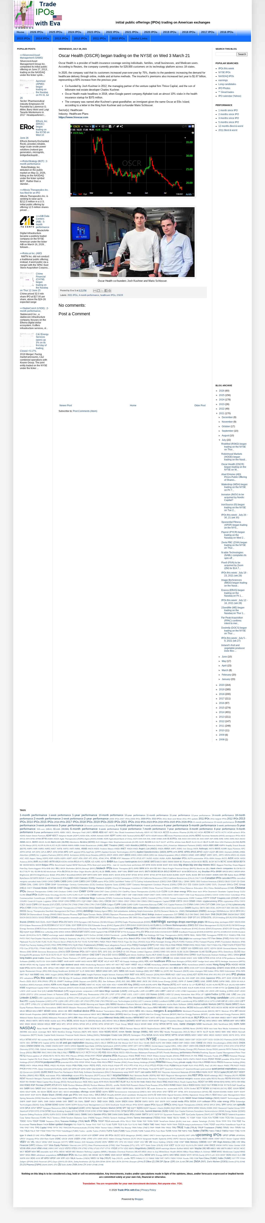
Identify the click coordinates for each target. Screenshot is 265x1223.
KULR (190, 988)
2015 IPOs (23, 38)
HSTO (84, 968)
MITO (153, 1018)
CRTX (179, 901)
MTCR (69, 1024)
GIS (168, 952)
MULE (130, 1024)
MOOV (145, 1021)
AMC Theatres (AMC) (114, 845)
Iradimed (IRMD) (80, 978)
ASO (27, 858)
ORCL (174, 1046)
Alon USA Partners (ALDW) (227, 842)
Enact (45, 929)
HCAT (100, 961)
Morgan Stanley (184, 1021)
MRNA (226, 1020)
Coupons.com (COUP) (228, 898)
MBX (177, 1007)
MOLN (116, 1021)
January (226, 679)
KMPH (242, 985)
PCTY (89, 1052)
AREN (133, 855)
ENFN (142, 929)
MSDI (27, 1024)
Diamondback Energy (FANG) (43, 914)
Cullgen (110, 904)
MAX (155, 1007)
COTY (206, 898)
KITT (179, 985)
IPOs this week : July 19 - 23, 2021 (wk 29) (234, 574)
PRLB (195, 1062)
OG (57, 1043)
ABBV (62, 832)
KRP (131, 988)
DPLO (103, 917)
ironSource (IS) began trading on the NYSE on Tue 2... (233, 507)
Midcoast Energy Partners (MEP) (230, 1014)
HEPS (217, 961)
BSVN (117, 875)
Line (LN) (241, 994)
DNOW (231, 914)
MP (200, 1020)
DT (194, 917)
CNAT (118, 895)
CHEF (60, 888)
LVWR (218, 1001)
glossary (36, 955)
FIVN (231, 938)
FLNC (44, 942)
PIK (195, 1056)
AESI (243, 836)
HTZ (102, 968)
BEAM (26, 865)
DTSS (235, 917)
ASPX (63, 858)
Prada (93, 1062)
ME (65, 1011)
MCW (237, 1007)
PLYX (173, 1059)
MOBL (70, 1020)
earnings (223, 80)
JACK (174, 978)
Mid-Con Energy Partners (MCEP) (161, 1014)
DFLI (243, 911)
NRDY (194, 1035)
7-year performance (177, 829)
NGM (101, 1032)
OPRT (130, 1046)
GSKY (189, 958)
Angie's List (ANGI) (148, 848)
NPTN (174, 1035)
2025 (222, 395)
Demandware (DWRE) (196, 911)
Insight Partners (94, 975)
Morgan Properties (168, 1021)
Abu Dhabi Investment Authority (129, 832)
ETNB (105, 932)
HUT (128, 968)
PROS (220, 1062)
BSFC (111, 875)
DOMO (54, 917)
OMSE (199, 1043)
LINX (40, 998)
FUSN (67, 948)
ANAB (84, 848)
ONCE (209, 1043)
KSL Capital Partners (166, 988)
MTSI (101, 1024)
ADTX (148, 836)
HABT (60, 961)
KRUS (148, 988)
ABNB (95, 832)
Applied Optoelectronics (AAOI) (151, 852)
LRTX (71, 1001)
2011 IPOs (99, 38)
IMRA (121, 971)
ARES (140, 855)
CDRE (35, 884)
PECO (122, 1053)
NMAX (218, 1032)
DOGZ (41, 917)
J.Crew (163, 978)
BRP (85, 875)
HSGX (78, 968)
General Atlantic (230, 948)
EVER (175, 932)
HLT (123, 964)
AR (217, 852)
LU (111, 1001)
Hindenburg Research (95, 965)
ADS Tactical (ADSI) (131, 836)
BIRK (141, 868)
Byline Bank (233, 875)
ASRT (69, 858)
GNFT (98, 955)
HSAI (72, 968)
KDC (104, 985)
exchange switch (56, 935)
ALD (98, 842)
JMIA (133, 981)
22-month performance (224, 822)
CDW (47, 884)
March (225, 670)
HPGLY (51, 968)
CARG (69, 881)
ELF (197, 925)
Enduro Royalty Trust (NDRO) (95, 929)
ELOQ (220, 925)
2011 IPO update (190, 819)
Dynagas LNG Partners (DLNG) (93, 922)
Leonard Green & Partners (51, 994)
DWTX (70, 922)
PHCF (149, 1056)
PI (192, 1056)
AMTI (71, 849)
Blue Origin (79, 871)
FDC (204, 935)
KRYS (154, 988)
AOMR (224, 849)
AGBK (50, 839)
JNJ (149, 981)
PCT (83, 1053)
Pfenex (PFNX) (77, 1056)
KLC (204, 984)
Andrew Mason (107, 849)
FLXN (74, 942)
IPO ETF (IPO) (224, 975)
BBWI (176, 862)
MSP (53, 1024)
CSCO (242, 901)
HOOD (234, 964)
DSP (190, 917)
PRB (99, 1062)
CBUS (227, 881)
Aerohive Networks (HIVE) (213, 836)
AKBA (22, 842)
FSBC (203, 945)
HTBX (90, 968)
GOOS (173, 955)
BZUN (41, 878)
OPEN (73, 1046)
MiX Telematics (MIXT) (171, 1018)
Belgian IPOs (48, 865)
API (33, 852)
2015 (222, 707)
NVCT (82, 1040)
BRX (95, 875)
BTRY (146, 875)
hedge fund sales (206, 961)
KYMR (215, 988)
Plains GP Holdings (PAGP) (55, 1059)
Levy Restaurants (91, 994)
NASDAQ (28, 1028)
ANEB (117, 849)
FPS (70, 945)
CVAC (160, 904)
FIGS (98, 938)
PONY (211, 1059)
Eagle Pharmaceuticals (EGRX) (137, 922)
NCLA (103, 1028)
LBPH (151, 991)
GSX (200, 958)
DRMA (153, 917)
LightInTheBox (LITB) (215, 994)
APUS (193, 852)
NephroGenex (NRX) (156, 1028)
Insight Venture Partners (113, 975)
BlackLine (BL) (203, 868)
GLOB (208, 951)
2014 (222, 712)
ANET (123, 848)
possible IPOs (228, 1059)
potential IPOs (67, 1062)
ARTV (221, 855)
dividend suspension (164, 914)
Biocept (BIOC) (89, 868)
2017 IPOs (207, 32)
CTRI (91, 904)
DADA (85, 908)
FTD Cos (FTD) (26, 948)
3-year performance (71, 825)
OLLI (141, 1043)
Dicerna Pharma (70, 914)
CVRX (202, 904)
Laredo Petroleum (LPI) (58, 991)
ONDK (242, 1043)
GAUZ (156, 948)
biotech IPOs (104, 868)
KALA (242, 981)
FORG (182, 942)
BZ (31, 878)
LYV (38, 1004)
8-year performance (224, 829)
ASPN (57, 858)
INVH (162, 975)
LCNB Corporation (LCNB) (192, 991)
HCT (117, 961)
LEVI (80, 994)
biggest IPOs (40, 868)
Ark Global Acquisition (164, 855)
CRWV (199, 901)
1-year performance (84, 815)
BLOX (65, 871)
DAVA (168, 908)
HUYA (133, 968)
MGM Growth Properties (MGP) (34, 1014)
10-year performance (135, 815)
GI (124, 952)
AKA (237, 839)
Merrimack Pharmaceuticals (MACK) (199, 1011)
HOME (147, 964)
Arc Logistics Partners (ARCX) (49, 855)
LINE (233, 994)
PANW (117, 1049)
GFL (100, 951)
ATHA (101, 858)
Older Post (199, 405)
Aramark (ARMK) (231, 852)
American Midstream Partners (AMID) (185, 845)
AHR (165, 839)
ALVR (40, 845)
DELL (110, 911)
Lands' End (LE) (38, 991)
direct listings (148, 914)
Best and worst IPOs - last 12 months (110, 865)
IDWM (227, 968)
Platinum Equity (82, 1059)
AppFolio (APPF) (93, 852)
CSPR (35, 904)
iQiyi (68, 978)
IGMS (242, 968)
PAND (98, 1049)
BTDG (134, 875)
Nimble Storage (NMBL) (136, 1032)
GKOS (173, 952)
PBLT (65, 1053)
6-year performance (131, 829)
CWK (212, 904)
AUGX (156, 858)
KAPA (53, 984)
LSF (81, 1001)
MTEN (76, 1024)
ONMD (48, 1046)
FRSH (186, 945)
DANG (91, 908)
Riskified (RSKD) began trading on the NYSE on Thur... (234, 447)
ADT (143, 835)
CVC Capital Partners (173, 904)
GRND (132, 958)
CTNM (80, 904)
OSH (208, 1046)
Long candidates (227, 84)
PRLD (201, 1062)
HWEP (140, 968)
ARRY (209, 855)
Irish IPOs (99, 978)
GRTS (152, 958)
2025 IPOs (55, 32)
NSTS (231, 1035)
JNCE (144, 981)
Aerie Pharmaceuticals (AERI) (181, 836)
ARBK (242, 852)
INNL (42, 975)
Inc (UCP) (164, 971)
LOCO (160, 998)
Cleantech (212, 891)
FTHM (42, 948)
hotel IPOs (25, 968)
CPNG (54, 901)
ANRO (179, 849)
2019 (222, 689)
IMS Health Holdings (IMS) (137, 971)
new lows (213, 1028)
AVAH (211, 858)
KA (238, 981)
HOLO (141, 965)
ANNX (167, 848)
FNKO (114, 942)
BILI (53, 868)
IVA (158, 978)
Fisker (204, 938)
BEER (38, 865)
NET (169, 1028)
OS (196, 1046)
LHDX (168, 994)
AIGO (184, 839)
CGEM (195, 884)
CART (88, 881)
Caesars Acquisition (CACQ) (107, 878)
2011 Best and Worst (172, 819)
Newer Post (66, 405)
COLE (227, 895)
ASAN (242, 855)
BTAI (123, 875)
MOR (151, 1021)
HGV (48, 965)
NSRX (225, 1035)
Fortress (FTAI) (192, 942)
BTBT (128, 875)
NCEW (93, 1028)
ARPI (197, 855)
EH (128, 925)
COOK (166, 898)
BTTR (158, 875)
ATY (144, 858)
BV (199, 875)
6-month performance (84, 828)
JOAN (154, 981)
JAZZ (229, 978)
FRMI (173, 945)
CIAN (96, 891)
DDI (233, 908)
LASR (96, 991)
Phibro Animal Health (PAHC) (166, 1056)
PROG (213, 1062)
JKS (123, 981)
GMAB (72, 955)
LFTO (117, 994)
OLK (136, 1043)
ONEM (29, 1046)
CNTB (164, 895)
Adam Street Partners (35, 836)
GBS (168, 948)
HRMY (62, 968)
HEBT (194, 961)
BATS (153, 861)
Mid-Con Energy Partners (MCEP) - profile (196, 1014)
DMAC (196, 914)
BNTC (141, 871)
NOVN (156, 1035)
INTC (142, 974)
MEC (70, 1011)
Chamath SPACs (225, 884)
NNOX (234, 1032)
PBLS (59, 1053)
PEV (63, 1056)
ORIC (179, 1046)
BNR (136, 871)
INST (132, 974)
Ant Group (188, 849)
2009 (222, 735)
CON (69, 898)
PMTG (186, 1059)
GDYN (213, 948)
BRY (100, 875)
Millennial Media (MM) (114, 1017)
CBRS (192, 881)
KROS (126, 988)
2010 (222, 730)
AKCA (28, 842)
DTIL (209, 917)
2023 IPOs (93, 32)
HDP (151, 961)
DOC (242, 914)
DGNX (23, 914)
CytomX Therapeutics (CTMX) (68, 908)
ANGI (135, 849)
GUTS (39, 961)
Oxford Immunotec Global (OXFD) (55, 1049)
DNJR (219, 914)
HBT (95, 961)
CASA (94, 881)
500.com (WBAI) (44, 829)
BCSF (211, 862)
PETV (51, 1056)
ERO (56, 932)
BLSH (71, 871)
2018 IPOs (188, 32)
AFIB (32, 839)
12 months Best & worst (230, 126)
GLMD (202, 952)
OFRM (34, 1043)
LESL (66, 994)
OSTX (220, 1046)
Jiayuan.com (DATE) (88, 981)
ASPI (51, 858)
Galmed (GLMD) (107, 948)
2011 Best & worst (227, 130)
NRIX (206, 1035)
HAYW (89, 961)
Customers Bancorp (148, 904)
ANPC (173, 849)
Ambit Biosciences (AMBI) (91, 845)
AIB (179, 839)
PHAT (137, 1056)
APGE (28, 852)
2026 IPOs (36, 32)
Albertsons (74, 842)
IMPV (115, 971)
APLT (49, 852)
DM (191, 914)
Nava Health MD (44, 1028)
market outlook (201, 1004)
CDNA (23, 884)
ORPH (192, 1046)
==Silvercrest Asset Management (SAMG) (31, 56)
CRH (138, 901)
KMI (237, 985)
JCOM (234, 978)
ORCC (148, 1046)
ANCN (90, 849)
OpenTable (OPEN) (93, 1046)
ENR (159, 929)
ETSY (117, 932)
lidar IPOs (195, 994)
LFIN (102, 994)
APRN (187, 852)
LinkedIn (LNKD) (29, 997)
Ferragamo (212, 935)
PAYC (44, 1053)
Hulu (124, 968)
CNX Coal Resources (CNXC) (198, 895)
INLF (27, 975)
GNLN (104, 955)
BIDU (175, 865)
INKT (22, 975)
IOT (195, 974)
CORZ (191, 898)
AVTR (52, 861)
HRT (68, 968)
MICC (99, 1014)
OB (176, 1039)
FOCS (120, 942)
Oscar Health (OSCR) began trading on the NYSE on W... (233, 467)
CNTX (176, 895)
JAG (187, 978)
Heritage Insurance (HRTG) (233, 961)
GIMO (162, 952)
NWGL (126, 1040)
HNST (134, 964)
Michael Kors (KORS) (112, 1014)
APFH (22, 852)
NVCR (76, 1040)
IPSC (55, 978)
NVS (103, 1040)
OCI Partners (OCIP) (229, 1040)
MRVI (237, 1021)
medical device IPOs (84, 1011)
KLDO (209, 985)
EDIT (74, 925)
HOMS (209, 965)
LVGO (201, 1001)
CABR (76, 878)
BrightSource (43, 875)
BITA (147, 868)
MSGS (47, 1024)
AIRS (232, 839)
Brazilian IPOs (208, 871)
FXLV (96, 948)
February (227, 674)
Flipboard (24, 942)
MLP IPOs (199, 1017)
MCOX (219, 1007)
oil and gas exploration (72, 1042)
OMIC (193, 1043)
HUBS (107, 968)
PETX (57, 1056)
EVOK (235, 932)
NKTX (199, 1032)
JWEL (227, 981)
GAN (138, 948)
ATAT (85, 858)
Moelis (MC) (101, 1021)
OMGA (187, 1043)
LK (106, 998)
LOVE (238, 998)
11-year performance (180, 815)
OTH (232, 1046)
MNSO (29, 1021)
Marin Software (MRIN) (183, 1004)
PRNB (207, 1062)
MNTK (35, 1021)
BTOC (140, 875)
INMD (36, 974)
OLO (152, 1043)
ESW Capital (96, 932)
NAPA (236, 1024)
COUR (242, 898)
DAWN (188, 908)
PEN (128, 1053)
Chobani (62, 891)
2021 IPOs (131, 32)
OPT (136, 1046)
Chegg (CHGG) (71, 888)
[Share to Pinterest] (110, 291)
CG (189, 884)
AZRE (97, 862)
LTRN (106, 1001)
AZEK (87, 861)
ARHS (146, 855)
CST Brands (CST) (46, 904)
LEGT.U (29, 994)
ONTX (67, 1046)
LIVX (93, 998)
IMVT (152, 971)
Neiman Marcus (133, 1028)
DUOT (49, 922)
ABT (106, 832)
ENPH (153, 928)
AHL (149, 839)
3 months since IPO (228, 118)
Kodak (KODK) (86, 988)
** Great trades (226, 92)
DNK (225, 914)
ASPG (45, 858)
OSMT (214, 1046)
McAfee (182, 1007)
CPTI (78, 901)
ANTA (195, 849)
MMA (217, 1018)
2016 (222, 703)
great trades (38, 958)
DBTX (202, 908)
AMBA (77, 845)
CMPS (105, 895)
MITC (147, 1018)
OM (163, 1043)
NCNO (116, 1028)
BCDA (194, 862)
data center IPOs (141, 908)
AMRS (41, 849)
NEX (49, 1032)
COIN (221, 895)
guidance (231, 958)
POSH (218, 1059)
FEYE (220, 935)
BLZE (102, 871)
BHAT (165, 865)
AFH (28, 839)
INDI (205, 971)
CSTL (58, 904)
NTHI (243, 1035)
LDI (206, 991)
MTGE (82, 1024)
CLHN (22, 895)
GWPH (54, 961)
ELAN (156, 925)
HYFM (150, 968)
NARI (242, 1024)
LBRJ (157, 991)
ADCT (55, 835)
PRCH (104, 1062)
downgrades (64, 917)
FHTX (22, 938)
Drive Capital (144, 917)
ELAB (150, 925)
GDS (201, 948)
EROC (62, 932)
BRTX (90, 875)
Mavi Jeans (148, 1007)
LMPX (122, 998)
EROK (68, 932)
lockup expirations (146, 997)
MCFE (207, 1007)
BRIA (243, 871)
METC (218, 1011)
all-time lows (180, 842)
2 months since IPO (228, 114)
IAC (167, 968)
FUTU (73, 948)
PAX (35, 1052)
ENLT (147, 929)
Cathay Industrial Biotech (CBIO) (151, 881)
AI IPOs (173, 839)
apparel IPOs (80, 852)
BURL (188, 875)
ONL (43, 1046)
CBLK (175, 881)
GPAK (186, 955)
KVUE (202, 988)
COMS (63, 898)
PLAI (40, 1059)
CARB (63, 881)
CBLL (180, 881)
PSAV (62, 1065)
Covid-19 (32, 901)
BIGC (213, 865)
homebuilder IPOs (178, 964)
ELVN (225, 925)
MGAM (242, 1011)
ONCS (235, 1043)
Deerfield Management (56, 911)
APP (71, 852)
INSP (126, 975)
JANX (202, 978)
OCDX (199, 1040)
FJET (237, 938)
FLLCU (32, 942)
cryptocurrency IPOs (213, 901)
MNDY (235, 1018)
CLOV (41, 895)
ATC (90, 858)
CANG (44, 881)
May (224, 661)
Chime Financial (156, 888)
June (225, 656)
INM (31, 975)
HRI (57, 968)
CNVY (182, 895)
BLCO (242, 868)
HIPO (108, 965)
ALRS (242, 842)
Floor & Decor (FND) (62, 942)
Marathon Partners (125, 1004)
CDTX (41, 884)
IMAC (92, 971)
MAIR (52, 1004)
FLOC (50, 942)
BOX (189, 871)
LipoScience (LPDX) (64, 998)
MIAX (93, 1014)
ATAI (81, 858)
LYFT (27, 1004)
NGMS (107, 1032)
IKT (77, 971)
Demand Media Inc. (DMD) (173, 911)
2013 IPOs (61, 38)
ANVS (217, 848)
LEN (36, 994)
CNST (152, 895)
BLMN (37, 871)
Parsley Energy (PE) (188, 1049)
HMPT (128, 965)
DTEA (204, 917)
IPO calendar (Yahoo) (229, 96)
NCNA (110, 1028)
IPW (60, 978)
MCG (213, 1007)
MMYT (229, 1018)
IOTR (200, 974)
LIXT (98, 998)
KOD (76, 988)
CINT (101, 891)
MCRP (232, 1007)
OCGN (216, 1040)
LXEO (236, 1001)
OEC (28, 1043)
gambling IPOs (128, 948)
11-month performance (157, 815)
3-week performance (47, 825)
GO (109, 955)
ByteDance (25, 878)
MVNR (143, 1024)
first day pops (181, 938)
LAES (22, 991)
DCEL (213, 908)
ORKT (185, 1046)
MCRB (225, 1007)
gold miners (131, 955)
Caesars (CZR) (87, 878)
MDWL (54, 1011)
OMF (181, 1043)
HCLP (106, 961)
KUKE (184, 988)
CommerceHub (26, 898)
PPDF (81, 1062)
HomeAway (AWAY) (160, 965)
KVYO (209, 988)
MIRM (136, 1017)
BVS (204, 875)
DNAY (207, 914)
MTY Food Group (118, 1024)
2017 (222, 698)
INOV (67, 974)
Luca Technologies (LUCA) (125, 1001)
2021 (222, 413)
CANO (50, 881)
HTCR (96, 968)
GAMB (118, 948)
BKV (160, 868)
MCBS (190, 1007)
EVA (152, 932)
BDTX (242, 861)
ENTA (164, 929)
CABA (70, 878)
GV (43, 961)
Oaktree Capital (167, 1040)
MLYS (207, 1018)
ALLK (194, 842)
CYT (53, 908)
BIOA (63, 868)
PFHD (87, 1056)
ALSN (22, 845)
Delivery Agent (100, 911)
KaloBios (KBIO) (27, 985)
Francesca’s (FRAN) (94, 945)
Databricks (154, 908)
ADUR (154, 836)
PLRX (144, 1059)
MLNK (190, 1018)
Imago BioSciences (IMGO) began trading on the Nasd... (234, 583)
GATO (150, 948)
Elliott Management (208, 925)
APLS (43, 852)
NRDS (187, 1035)
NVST (108, 1039)
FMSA (102, 942)
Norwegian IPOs (138, 1035)
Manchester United (71, 1004)
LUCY (140, 1001)
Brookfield (71, 875)
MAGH (47, 1004)
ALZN (58, 845)
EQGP (26, 932)
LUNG (171, 1001)
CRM (149, 901)
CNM (134, 895)
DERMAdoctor (223, 911)
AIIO (202, 839)
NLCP (205, 1032)
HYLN (156, 968)
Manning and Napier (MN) (98, 1004)
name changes (187, 1024)
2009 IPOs (146, 819)
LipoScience (49, 998)
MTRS (95, 1024)
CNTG (170, 895)
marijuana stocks (164, 1004)
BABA (110, 861)
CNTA (158, 895)
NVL (93, 1040)
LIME (228, 994)
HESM (22, 965)
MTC (64, 1024)
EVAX (157, 932)
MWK (149, 1024)
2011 (222, 725)
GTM (224, 958)
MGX (70, 1014)
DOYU (91, 917)
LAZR (142, 991)
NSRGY (218, 1035)
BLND (43, 871)
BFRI (148, 865)
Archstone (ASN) (77, 855)
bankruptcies (131, 861)
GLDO (186, 952)
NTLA (22, 1040)
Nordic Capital (44, 1035)
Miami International (81, 1014)
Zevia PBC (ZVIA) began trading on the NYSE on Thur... (234, 545)
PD (99, 1052)
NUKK (56, 1040)
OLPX (158, 1043)
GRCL (230, 955)
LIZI (102, 998)
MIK (76, 1017)
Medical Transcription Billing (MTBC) (112, 1011)
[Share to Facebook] (106, 291)
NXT (137, 1040)
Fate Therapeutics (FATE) (171, 935)
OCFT (205, 1040)
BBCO (159, 862)
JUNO (209, 981)
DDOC (242, 908)
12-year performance (200, 815)
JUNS (215, 981)
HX (145, 968)
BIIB (48, 868)
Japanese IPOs (213, 978)
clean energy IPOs (183, 891)
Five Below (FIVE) (220, 938)
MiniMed (129, 1018)
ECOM (50, 925)
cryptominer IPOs (231, 901)
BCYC (223, 861)
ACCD (166, 832)
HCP (112, 961)
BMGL (114, 871)
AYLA (76, 861)
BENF (75, 865)
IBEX (176, 968)
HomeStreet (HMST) (197, 965)
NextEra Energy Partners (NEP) (72, 1032)
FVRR (90, 948)
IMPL (110, 971)
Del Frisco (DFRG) (75, 911)
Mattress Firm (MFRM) (131, 1007)
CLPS (69, 895)
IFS (237, 968)
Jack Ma (181, 978)
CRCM (108, 901)
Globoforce (228, 952)
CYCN (34, 908)
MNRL (22, 1021)
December (227, 417)
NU (39, 1040)
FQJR (75, 945)
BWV (221, 875)
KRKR (107, 988)
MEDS (132, 1011)
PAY (39, 1052)
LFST (111, 994)
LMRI (127, 998)
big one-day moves (200, 865)
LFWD (123, 994)
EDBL (68, 925)
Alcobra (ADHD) (87, 842)
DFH (238, 911)
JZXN (233, 981)
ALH (153, 842)
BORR (173, 871)
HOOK (242, 964)
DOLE (48, 917)
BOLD (167, 871)
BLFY (27, 871)
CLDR (170, 891)
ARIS (151, 855)
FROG (179, 945)
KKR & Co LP (188, 985)
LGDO (142, 994)
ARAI (221, 852)
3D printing (110, 826)
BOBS (154, 871)
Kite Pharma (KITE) (167, 984)
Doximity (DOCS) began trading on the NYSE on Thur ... (234, 630)
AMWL (78, 849)
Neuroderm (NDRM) (180, 1028)
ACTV (224, 832)
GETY (88, 952)
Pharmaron (123, 1056)
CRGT (126, 901)
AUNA (162, 858)
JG (55, 981)
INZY (173, 975)
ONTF (61, 1046)
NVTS (120, 1040)
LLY (110, 998)
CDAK (242, 881)
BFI (143, 865)
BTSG (152, 875)
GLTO (53, 955)
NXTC (143, 1039)
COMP (57, 898)
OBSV (188, 1040)
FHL (239, 935)
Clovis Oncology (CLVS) (55, 895)
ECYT (62, 925)
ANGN (160, 849)
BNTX (148, 871)
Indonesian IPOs (232, 971)
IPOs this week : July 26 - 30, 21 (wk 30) (234, 516)
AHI (144, 839)
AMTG (66, 849)
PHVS (188, 1056)
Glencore (194, 951)
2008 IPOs (135, 819)
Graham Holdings (219, 955)
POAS (204, 1059)
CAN (202, 878)
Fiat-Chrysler (36, 938)
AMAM (64, 845)
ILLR (82, 971)
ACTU (218, 832)
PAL (88, 1049)
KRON (119, 988)
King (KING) (134, 984)
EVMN (224, 932)
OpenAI (80, 1046)
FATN (186, 935)
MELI (143, 1011)
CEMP (53, 884)
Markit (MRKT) (232, 1004)
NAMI (199, 1024)
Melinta (149, 1011)
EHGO (133, 925)
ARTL (215, 855)
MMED (223, 1018)
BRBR (219, 871)
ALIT (158, 842)
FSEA (215, 945)
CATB (111, 881)
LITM (76, 998)
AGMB (100, 839)
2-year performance (96, 818)
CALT (197, 878)
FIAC (28, 938)
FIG (88, 938)
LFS (106, 994)
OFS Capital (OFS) (46, 1043)
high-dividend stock (70, 964)
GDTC (207, 948)
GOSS (180, 955)
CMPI (99, 895)
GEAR (219, 948)
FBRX (198, 935)
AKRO (35, 842)
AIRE (221, 839)
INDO (222, 971)
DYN (76, 922)
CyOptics (46, 908)
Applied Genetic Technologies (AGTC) (119, 852)
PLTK (156, 1059)
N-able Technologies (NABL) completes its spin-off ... (233, 555)
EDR (79, 925)
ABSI (101, 832)
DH (28, 914)
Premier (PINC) (120, 1062)
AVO (46, 861)
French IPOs (125, 945)
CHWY (82, 891)
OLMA (147, 1043)
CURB (123, 904)
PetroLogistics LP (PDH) (37, 1056)
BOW (184, 871)
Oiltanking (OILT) (92, 1043)
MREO (214, 1021)
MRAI (208, 1021)
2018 (222, 694)
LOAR (133, 998)
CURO (129, 904)
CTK (69, 904)
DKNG (181, 914)
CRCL (101, 901)
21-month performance (203, 822)
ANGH (129, 849)
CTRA (86, 904)
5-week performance (226, 825)
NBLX (80, 1028)
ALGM (148, 842)
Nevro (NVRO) (196, 1028)
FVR (85, 948)
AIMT (206, 839)
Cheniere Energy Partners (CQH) (95, 888)
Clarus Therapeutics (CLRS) (143, 891)
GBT (173, 948)
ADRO (119, 836)
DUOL (43, 922)
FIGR (92, 938)
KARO (60, 985)
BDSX (236, 861)
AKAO (242, 839)
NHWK (122, 1032)
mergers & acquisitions (167, 1010)
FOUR (22, 945)
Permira (196, 1052)
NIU (161, 1032)
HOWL (39, 968)
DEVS (232, 911)
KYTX (221, 988)
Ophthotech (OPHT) (112, 1046)
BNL (125, 871)
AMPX (30, 849)
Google (166, 955)
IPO (215, 975)
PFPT (93, 1056)
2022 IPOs (112, 32)
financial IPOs (108, 938)
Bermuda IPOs (85, 865)
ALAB (47, 842)
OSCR (120, 295)
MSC (22, 1024)
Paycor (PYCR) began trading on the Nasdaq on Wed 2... (233, 535)
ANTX (211, 849)
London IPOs (176, 998)
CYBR (28, 908)
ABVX (147, 832)
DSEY (184, 917)
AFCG (22, 839)
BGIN (153, 865)
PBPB (72, 1052)
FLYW (90, 942)
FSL (220, 945)
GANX (143, 948)
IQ (64, 978)
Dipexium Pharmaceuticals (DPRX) (125, 914)
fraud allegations (112, 945)
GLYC (65, 955)
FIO (149, 938)
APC (243, 849)
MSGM (40, 1024)
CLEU (242, 891)
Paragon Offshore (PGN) (132, 1049)
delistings (88, 911)
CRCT (114, 901)
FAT (158, 935)
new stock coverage (37, 1032)
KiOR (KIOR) (146, 985)
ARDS (115, 855)
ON (204, 1043)
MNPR (242, 1017)
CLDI (158, 891)
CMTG (112, 895)
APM (55, 852)
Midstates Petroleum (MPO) (61, 1018)
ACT (213, 832)
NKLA (193, 1032)
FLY (79, 942)
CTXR (97, 904)
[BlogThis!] (98, 291)
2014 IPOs (42, 38)
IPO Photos (224, 88)
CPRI (66, 901)
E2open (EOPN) (114, 922)
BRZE (105, 875)
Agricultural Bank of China (120, 839)
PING (200, 1056)
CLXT (80, 895)
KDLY (114, 985)
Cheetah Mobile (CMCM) (44, 888)
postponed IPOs (51, 1062)
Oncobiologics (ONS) (222, 1043)
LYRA (33, 1004)
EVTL (39, 935)
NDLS (122, 1028)
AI (168, 839)
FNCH (108, 942)
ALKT (163, 842)
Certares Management (142, 884)
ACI (195, 832)
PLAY (92, 1059)
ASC (22, 858)
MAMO (59, 1004)
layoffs (136, 991)
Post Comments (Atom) (85, 411)
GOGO (122, 954)
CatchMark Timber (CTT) (125, 881)
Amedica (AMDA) (139, 845)
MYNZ (155, 1024)
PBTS (78, 1053)
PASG (215, 1049)
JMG (128, 981)
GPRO (193, 955)
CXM (218, 904)
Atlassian (126, 858)
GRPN (145, 958)
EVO (229, 932)
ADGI (82, 836)
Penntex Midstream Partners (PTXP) (146, 1053)
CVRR (196, 904)
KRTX (141, 988)
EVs (34, 935)
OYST (74, 1049)
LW (222, 1001)
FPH (59, 945)
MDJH (22, 1011)
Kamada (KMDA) (42, 985)
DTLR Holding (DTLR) (222, 917)
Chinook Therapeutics (37, 891)
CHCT (29, 888)
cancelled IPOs (229, 878)
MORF (156, 1021)
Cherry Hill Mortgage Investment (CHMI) (130, 888)
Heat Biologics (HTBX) (182, 961)
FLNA (38, 942)
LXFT (242, 1001)
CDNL (29, 884)
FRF (157, 945)
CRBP (89, 901)
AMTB (59, 849)
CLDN (164, 891)
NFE (90, 1032)
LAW (130, 991)
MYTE (169, 1024)
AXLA (58, 861)
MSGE (34, 1024)
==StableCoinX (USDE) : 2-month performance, (34, 309)
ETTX (123, 932)
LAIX (28, 991)
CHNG (50, 891)
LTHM (96, 1001)
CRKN (144, 901)
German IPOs (78, 951)
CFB (180, 884)
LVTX (212, 1001)
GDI (189, 948)
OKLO (103, 1043)
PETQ (23, 1056)
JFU (51, 981)
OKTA (110, 1043)
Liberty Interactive (182, 994)
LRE (66, 1001)
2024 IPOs (74, 32)
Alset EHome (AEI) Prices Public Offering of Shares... (234, 477)
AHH (140, 839)
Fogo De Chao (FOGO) (134, 942)
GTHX (212, 958)
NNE (229, 1032)
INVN (168, 974)
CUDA (103, 904)
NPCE (168, 1035)
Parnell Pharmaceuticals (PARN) (164, 1049)
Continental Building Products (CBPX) (130, 898)
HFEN (28, 965)
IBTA (186, 968)
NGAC (95, 1032)
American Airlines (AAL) (157, 845)
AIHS (193, 839)
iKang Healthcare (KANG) (63, 971)
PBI (54, 1053)
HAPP (71, 961)
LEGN (22, 994)
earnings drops (176, 921)
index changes (196, 971)
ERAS (38, 932)
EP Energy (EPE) (237, 929)
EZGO (107, 935)
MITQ (158, 1018)
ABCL (68, 832)
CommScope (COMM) (43, 898)
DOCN (22, 917)
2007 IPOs (125, 819)
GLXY (59, 955)
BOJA (160, 871)
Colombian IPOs (238, 895)
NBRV (87, 1028)
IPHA (206, 975)
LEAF (236, 991)
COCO (215, 895)
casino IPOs (102, 881)
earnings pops (195, 921)
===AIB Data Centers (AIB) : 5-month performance (42, 222)
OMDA (168, 1043)
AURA (168, 858)
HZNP (162, 968)
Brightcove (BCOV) (28, 875)
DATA (129, 908)
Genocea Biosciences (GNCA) (51, 952)
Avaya (218, 858)
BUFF (182, 875)
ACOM (207, 832)
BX (225, 875)
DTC (198, 917)
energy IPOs (132, 928)
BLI (32, 871)
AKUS (41, 842)
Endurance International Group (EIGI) (65, 929)
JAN (197, 978)
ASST (75, 858)
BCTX (217, 862)
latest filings (104, 991)
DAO (117, 908)
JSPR (180, 981)
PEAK (116, 1053)
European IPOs (134, 932)
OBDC (181, 1040)
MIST (142, 1017)
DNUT (237, 914)
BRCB (225, 871)
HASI (83, 961)
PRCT (110, 1062)
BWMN (216, 875)
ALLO (200, 842)
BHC (171, 865)
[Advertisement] (148, 11)
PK (36, 1059)
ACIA (200, 832)
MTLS (88, 1024)
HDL (147, 961)
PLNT (138, 1059)
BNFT (120, 871)
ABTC (111, 832)
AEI (166, 835)
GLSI (48, 955)
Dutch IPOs (57, 922)
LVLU (206, 1001)
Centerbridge (63, 884)
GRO (138, 958)
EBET (231, 922)
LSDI (76, 1001)
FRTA (191, 945)
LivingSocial (84, 998)
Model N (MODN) (87, 1021)
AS (237, 855)
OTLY (242, 1046)
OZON (80, 1049)
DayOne (195, 908)
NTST (34, 1040)
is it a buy (111, 978)
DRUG (172, 917)
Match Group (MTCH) (103, 1007)
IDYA (233, 968)
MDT (40, 1011)
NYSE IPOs (224, 72)
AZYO (103, 862)
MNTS (41, 1021)
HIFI (58, 965)
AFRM (38, 839)
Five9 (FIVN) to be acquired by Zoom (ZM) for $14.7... (232, 565)
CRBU (95, 901)
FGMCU (232, 935)
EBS (243, 922)
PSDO (69, 1065)
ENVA (170, 928)
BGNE (159, 865)
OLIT (131, 1043)
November (227, 421)
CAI (141, 878)
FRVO (197, 945)
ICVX (202, 968)
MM (212, 1018)
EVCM (163, 932)
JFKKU (45, 981)
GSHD (183, 958)
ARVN (227, 855)
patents (222, 1049)
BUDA (169, 875)
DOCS (29, 917)
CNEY (124, 895)
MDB (243, 1007)
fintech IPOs (135, 938)
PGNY (99, 1056)
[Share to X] (102, 291)
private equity (185, 1062)
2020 (222, 685)
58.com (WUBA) (61, 829)
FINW (143, 938)
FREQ (135, 945)
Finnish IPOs (122, 938)
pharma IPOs (110, 1055)
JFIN (39, 981)
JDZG (28, 981)
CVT (207, 904)
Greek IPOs (50, 958)
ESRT (81, 932)
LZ (42, 1004)
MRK (220, 1021)
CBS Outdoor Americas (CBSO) (210, 881)
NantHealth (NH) (210, 1024)
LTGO (86, 1001)
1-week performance (60, 815)
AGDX (56, 839)
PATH (228, 1049)
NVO (98, 1040)
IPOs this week (226, 68)
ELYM (231, 925)
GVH (48, 961)
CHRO (69, 891)
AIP (211, 839)
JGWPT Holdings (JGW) (67, 981)
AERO (198, 835)
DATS (162, 908)
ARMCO (184, 855)
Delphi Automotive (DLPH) (148, 911)
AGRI (106, 839)
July (224, 440)
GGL (110, 952)
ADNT (106, 836)
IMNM (104, 971)
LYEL (22, 1004)
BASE (147, 861)
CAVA (168, 881)
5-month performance (202, 825)
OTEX (226, 1046)
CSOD (28, 904)
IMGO (99, 971)
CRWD (192, 901)
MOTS (195, 1021)
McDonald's (199, 1007)
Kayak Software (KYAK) (74, 984)
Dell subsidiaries (121, 911)
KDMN (120, 985)
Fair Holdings (150, 935)
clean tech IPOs (199, 891)
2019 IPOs (169, 32)
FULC (61, 948)
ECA (22, 925)
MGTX (65, 1014)
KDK (109, 985)
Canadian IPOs (213, 878)
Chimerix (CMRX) (171, 888)
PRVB (40, 1065)
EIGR (139, 925)
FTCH (237, 945)
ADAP (49, 835)
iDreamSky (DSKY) (215, 968)
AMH (211, 845)
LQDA (61, 1001)
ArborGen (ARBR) (28, 855)
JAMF (192, 978)
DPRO (109, 917)
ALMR (211, 842)
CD (237, 881)
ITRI (148, 978)
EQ (21, 932)
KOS (96, 988)
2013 (222, 716)
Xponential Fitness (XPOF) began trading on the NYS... (234, 525)
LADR (242, 988)
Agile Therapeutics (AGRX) (72, 839)
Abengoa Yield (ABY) (82, 832)
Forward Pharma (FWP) (209, 942)
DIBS (59, 914)
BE (21, 865)
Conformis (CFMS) (104, 898)
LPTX (54, 1001)
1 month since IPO (228, 110)
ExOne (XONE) (96, 935)
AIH (189, 839)
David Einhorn (177, 908)
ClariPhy (126, 891)
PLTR (162, 1059)
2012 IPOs (80, 38)
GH (114, 952)
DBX (208, 908)
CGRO (208, 884)
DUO (38, 922)
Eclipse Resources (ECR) (35, 925)
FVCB (79, 948)
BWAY (209, 875)
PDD (104, 1052)
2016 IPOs (226, 32)
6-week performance (109, 829)
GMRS (78, 955)
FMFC (96, 942)
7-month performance (154, 829)
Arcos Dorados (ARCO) (95, 855)
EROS (75, 932)
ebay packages (221, 922)
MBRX (171, 1007)
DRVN (178, 917)
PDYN (110, 1053)
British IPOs (55, 875)
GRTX (159, 958)
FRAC (80, 945)
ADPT (113, 835)
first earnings (195, 938)
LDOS (211, 991)
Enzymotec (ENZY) (220, 929)
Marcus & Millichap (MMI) (146, 1004)
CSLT (22, 904)
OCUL (242, 1039)
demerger (211, 911)
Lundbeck (163, 1001)
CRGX (133, 901)
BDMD (230, 862)
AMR (35, 849)
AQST (206, 852)
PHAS (131, 1056)
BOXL (195, 871)
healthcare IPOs (108, 295)
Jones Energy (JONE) (168, 981)
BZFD (35, 878)
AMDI (127, 845)
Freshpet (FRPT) (147, 945)
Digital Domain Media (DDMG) (96, 914)
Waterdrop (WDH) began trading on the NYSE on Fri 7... (234, 487)
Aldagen (104, 842)
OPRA (124, 1046)
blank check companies (221, 868)
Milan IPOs (83, 1018)
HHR (53, 964)
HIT (113, 965)
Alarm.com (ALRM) (60, 842)
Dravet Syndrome (120, 917)
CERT (129, 884)
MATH (116, 1007)
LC (173, 991)
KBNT (89, 985)
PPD (76, 1062)
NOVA (149, 1035)
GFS (105, 952)
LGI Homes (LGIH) (155, 994)
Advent (160, 836)
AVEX (242, 858)
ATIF (119, 858)
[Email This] (95, 291)
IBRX (181, 968)
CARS (82, 881)
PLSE (150, 1059)
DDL (237, 908)
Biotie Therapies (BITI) (123, 868)
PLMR (132, 1059)
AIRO (226, 839)
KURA (196, 988)
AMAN (70, 845)
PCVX (95, 1053)
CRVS (185, 901)
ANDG (96, 849)
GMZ (92, 955)
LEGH (242, 991)
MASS (65, 1007)
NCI (98, 1028)
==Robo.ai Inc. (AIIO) (31, 253)
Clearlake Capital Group (228, 891)
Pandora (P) (107, 1049)
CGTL (214, 884)
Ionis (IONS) (187, 975)
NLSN (211, 1032)
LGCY (136, 994)
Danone (110, 908)
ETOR (111, 932)
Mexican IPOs (228, 1011)
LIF (202, 994)
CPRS (72, 901)
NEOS (143, 1028)
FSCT (209, 945)
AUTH (190, 858)
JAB (169, 978)
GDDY (184, 948)
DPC (97, 917)
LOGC (166, 998)
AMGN (205, 845)
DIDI (80, 914)
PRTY (28, 1065)
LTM (102, 1001)
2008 (222, 739)
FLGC (242, 938)
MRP (232, 1021)
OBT (193, 1040)
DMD (202, 914)
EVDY (169, 932)
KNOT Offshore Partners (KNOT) (59, 988)
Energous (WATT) (117, 929)
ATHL (107, 858)
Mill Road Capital (96, 1018)
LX (226, 1001)
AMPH (222, 845)
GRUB (166, 958)
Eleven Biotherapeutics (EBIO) (179, 925)
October (226, 426)
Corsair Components (179, 898)
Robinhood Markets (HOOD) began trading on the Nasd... (234, 457)
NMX (224, 1032)
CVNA (190, 904)
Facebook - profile (118, 935)
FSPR (230, 945)
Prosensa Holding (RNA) (234, 1062)
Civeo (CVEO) (111, 891)
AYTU (81, 862)
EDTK (84, 925)
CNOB (140, 895)
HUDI (113, 968)
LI (172, 994)
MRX (243, 1020)
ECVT (57, 925)
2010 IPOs (118, 38)
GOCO (115, 955)
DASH (123, 908)
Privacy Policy (172, 1062)
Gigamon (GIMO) (152, 952)
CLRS (75, 895)
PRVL (47, 1065)
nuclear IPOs (47, 1040)
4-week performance (153, 825)
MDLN (35, 1011)
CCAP (233, 881)
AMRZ (47, 849)
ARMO (191, 855)
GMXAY (85, 955)
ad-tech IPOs (239, 832)
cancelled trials (34, 881)
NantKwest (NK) (225, 1024)
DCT (224, 908)
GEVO (94, 952)
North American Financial (62, 1035)
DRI (130, 917)
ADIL (88, 836)
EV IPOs (145, 932)
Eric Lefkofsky (47, 932)
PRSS (22, 1065)
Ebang (211, 922)
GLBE (180, 952)
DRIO (135, 917)
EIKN (144, 925)
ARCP (109, 855)
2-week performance (72, 818)
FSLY (225, 945)
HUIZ (118, 968)
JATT (224, 978)
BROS (79, 875)
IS (105, 978)
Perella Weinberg (171, 1053)
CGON (201, 884)
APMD (60, 852)
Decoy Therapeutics (36, 911)
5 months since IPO (228, 122)
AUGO (149, 858)
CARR (75, 881)
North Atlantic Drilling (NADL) (87, 1035)
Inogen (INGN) (57, 975)
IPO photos (238, 974)
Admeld (100, 836)
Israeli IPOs (123, 978)
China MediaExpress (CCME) (221, 888)
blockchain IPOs (54, 871)
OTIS (237, 1046)
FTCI (242, 945)
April (224, 665)
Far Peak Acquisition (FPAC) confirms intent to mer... (232, 620)
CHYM (90, 891)
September (228, 431)
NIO (151, 1032)
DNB (213, 914)
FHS (243, 935)
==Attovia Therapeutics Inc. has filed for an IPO (34, 191)
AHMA (159, 839)
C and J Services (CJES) (56, 878)
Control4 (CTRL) (155, 898)
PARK (146, 1049)
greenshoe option (95, 958)
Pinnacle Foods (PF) (213, 1056)
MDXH (61, 1011)
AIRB (216, 839)
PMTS (192, 1059)
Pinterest (233, 1056)
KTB (179, 988)
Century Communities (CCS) (82, 884)
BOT (179, 871)
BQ (199, 871)
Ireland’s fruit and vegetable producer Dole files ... (233, 648)
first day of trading (162, 938)
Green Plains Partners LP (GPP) (71, 958)
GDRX (195, 948)
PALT (93, 1049)
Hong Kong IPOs (222, 964)
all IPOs (170, 842)
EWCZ (45, 935)
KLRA (215, 985)
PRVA (34, 1065)
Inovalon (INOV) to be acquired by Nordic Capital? (232, 497)
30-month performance (94, 826)
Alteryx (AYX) (31, 845)
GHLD (119, 951)
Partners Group (205, 1049)
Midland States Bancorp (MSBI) (34, 1018)
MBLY (165, 1007)
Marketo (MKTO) (217, 1004)
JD (239, 978)
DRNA (166, 917)
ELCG (162, 925)
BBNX (171, 862)
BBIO (165, 862)
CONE (75, 898)
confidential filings (87, 898)
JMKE (139, 981)
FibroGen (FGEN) (50, 938)
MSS (59, 1024)
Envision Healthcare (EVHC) (185, 929)
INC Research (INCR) (179, 971)
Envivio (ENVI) (205, 929)
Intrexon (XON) (152, 975)
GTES (206, 958)
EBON (238, 922)
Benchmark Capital (63, 865)
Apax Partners (234, 849)
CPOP (61, 901)
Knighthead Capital (35, 988)
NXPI (132, 1040)
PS (58, 1065)
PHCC (143, 1056)
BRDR (237, 871)
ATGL (95, 858)
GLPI (43, 955)
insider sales (80, 974)
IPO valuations (26, 978)
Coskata (199, 898)
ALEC (141, 842)
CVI (184, 904)
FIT (209, 938)
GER (68, 951)
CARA (57, 881)
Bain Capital (119, 862)
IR (71, 978)
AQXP (212, 852)
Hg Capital (40, 965)
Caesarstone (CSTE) (129, 878)
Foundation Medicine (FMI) (233, 942)
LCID (177, 991)
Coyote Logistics (43, 901)
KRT (136, 988)
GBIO (162, 948)
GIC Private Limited (135, 952)
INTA (137, 975)
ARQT (203, 855)
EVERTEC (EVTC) (212, 932)
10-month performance (111, 815)
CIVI (120, 891)
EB (206, 922)
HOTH (33, 968)
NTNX (28, 1039)
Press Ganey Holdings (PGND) (141, 1062)
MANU (113, 1004)
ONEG (23, 1046)
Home (20, 32)
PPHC (87, 1062)
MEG (137, 1011)
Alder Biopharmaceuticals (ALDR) (123, 842)
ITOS (143, 978)
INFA (243, 971)
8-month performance (201, 829)
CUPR (117, 904)
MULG (137, 1024)
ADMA (93, 836)
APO (66, 852)
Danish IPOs (101, 908)
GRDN (236, 955)
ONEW (36, 1046)
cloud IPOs (31, 894)
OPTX (141, 1046)
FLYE (84, 942)
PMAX (179, 1059)
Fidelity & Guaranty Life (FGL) (72, 938)
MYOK (162, 1024)
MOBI (47, 1021)
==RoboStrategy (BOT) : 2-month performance (34, 162)
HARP (78, 961)
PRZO (53, 1065)
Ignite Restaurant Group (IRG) (33, 971)
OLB (115, 1043)
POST (237, 1059)
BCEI (199, 862)
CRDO (120, 901)
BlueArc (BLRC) (92, 871)
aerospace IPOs (232, 836)
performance (186, 1052)
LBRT (163, 991)
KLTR (221, 984)
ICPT (197, 968)
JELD (34, 981)
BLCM (236, 868)
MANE (83, 1004)
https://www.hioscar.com (73, 117)
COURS (23, 901)
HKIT (117, 965)
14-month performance (223, 815)
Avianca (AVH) (26, 862)
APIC (38, 852)
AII (198, 839)
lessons (73, 994)
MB (160, 1007)
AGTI (135, 839)
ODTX (22, 1043)
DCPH (219, 908)
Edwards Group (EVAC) (102, 925)
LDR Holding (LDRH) (224, 991)
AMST (53, 849)
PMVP (198, 1059)
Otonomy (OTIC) (27, 1049)
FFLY (225, 935)
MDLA (29, 1011)
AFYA (44, 839)
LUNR (177, 1001)
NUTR (63, 1039)
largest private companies (81, 991)
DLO (187, 914)
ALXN (46, 845)
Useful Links (139, 38)
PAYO (50, 1053)
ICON (192, 968)
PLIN (126, 1059)
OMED (175, 1043)
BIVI (152, 868)
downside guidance (79, 917)
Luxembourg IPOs (189, 1001)
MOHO (110, 1021)
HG (33, 965)
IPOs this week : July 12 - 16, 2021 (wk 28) (234, 601)
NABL (175, 1024)
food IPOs (150, 942)
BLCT (22, 871)
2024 (222, 399)
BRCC (231, 871)
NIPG (156, 1032)
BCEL (205, 861)
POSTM (39, 1062)
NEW (206, 1028)
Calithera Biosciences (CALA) (181, 878)
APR (175, 852)
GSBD (176, 958)
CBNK (186, 881)
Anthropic (203, 848)
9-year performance (43, 832)
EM (236, 925)
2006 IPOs (114, 819)
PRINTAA (161, 1062)
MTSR (107, 1024)
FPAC (53, 945)
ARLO (177, 855)
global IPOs (217, 952)
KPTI (101, 988)
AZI (92, 862)
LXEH (230, 1001)
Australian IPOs (179, 858)
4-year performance (176, 825)
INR (72, 975)
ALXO (52, 845)
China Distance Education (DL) (194, 888)
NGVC (115, 1032)
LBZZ (168, 991)
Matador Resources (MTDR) (81, 1007)
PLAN (71, 1059)
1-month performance (33, 815)
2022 (222, 408)
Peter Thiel (240, 1053)
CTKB (74, 904)
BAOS (141, 862)
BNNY (131, 871)
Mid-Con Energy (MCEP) (134, 1014)
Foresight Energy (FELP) (167, 942)
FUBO (48, 948)
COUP (213, 898)
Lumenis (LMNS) (150, 1001)
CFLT (185, 884)
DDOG (23, 911)
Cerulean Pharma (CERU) (165, 884)
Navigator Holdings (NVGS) (65, 1028)
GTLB (218, 958)
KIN (125, 984)
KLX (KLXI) (229, 985)
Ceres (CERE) (119, 884)
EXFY (86, 935)
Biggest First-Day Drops (227, 865)
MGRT (58, 1014)
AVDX (236, 858)
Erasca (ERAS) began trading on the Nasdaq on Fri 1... (233, 593)
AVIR (35, 861)
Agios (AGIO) (90, 839)
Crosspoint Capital (160, 901)
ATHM (113, 858)
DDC (229, 908)
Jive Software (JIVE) (112, 981)
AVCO (224, 858)
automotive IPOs (201, 858)
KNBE (22, 988)
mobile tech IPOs (58, 1021)
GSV (195, 958)
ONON (55, 1046)
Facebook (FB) (135, 935)
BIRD (136, 868)
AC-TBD (154, 832)
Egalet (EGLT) (120, 925)
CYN (40, 908)
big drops (184, 865)
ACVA (230, 832)
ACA (160, 832)
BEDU (32, 865)
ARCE (66, 855)
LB (146, 991)
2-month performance (47, 818)
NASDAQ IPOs (226, 76)
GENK (34, 952)
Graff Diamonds (204, 955)
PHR (182, 1056)
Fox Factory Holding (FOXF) (38, 945)
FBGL (192, 935)
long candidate (219, 997)
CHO (56, 891)
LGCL (129, 994)
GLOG (237, 951)
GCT (178, 948)
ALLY (205, 842)
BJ (155, 868)
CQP (83, 901)
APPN (169, 852)
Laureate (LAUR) (119, 991)
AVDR (230, 858)
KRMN (113, 988)
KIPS (154, 985)
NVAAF (70, 1040)
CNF (130, 895)
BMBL (108, 871)
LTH (92, 1001)
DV (65, 922)
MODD (76, 1021)
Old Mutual (123, 1043)
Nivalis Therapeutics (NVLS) (177, 1032)
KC (94, 985)
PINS (226, 1055)
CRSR (172, 901)
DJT (176, 914)
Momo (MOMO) (127, 1020)
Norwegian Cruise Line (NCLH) (115, 1035)
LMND (115, 998)
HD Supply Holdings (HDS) (132, 961)
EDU (90, 925)
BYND (242, 875)
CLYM (86, 895)
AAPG (56, 832)
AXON (64, 862)
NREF (200, 1035)
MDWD (47, 1011)
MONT (138, 1021)
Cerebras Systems (104, 884)
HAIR (66, 961)
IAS (171, 968)
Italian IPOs (135, 978)
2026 (222, 390)
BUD (164, 875)
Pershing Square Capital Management (217, 1053)
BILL (58, 868)
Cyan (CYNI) (226, 904)
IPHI (211, 975)
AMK (216, 845)
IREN (90, 978)
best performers (134, 865)
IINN (50, 971)
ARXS (233, 855)
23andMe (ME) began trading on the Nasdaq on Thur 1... (233, 610)
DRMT (159, 917)
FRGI (162, 945)
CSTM (64, 904)
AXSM (70, 862)
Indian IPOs (213, 971)
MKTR (184, 1018)
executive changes (74, 935)
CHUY (76, 891)
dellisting (133, 911)
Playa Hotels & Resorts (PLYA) (109, 1059)
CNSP (146, 895)
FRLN (167, 945)
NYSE (151, 1039)
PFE (68, 1056)
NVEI (88, 1040)
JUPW (221, 981)
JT (185, 981)
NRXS (211, 1035)
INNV (47, 975)
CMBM (93, 895)
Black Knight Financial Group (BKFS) (179, 868)
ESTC (87, 932)
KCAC (98, 985)
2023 (222, 404)
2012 (222, 721)
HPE (45, 968)
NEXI (54, 1032)
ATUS (138, 858)
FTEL (36, 948)
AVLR (41, 862)
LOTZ (232, 998)
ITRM (153, 978)
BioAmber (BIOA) (74, 868)
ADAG (22, 836)
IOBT (178, 975)
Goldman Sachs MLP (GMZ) (149, 955)
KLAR (198, 984)
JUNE (202, 981)
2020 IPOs (150, 32)
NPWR (181, 1035)
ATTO (133, 858)
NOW (161, 1035)
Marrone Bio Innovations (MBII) (48, 1007)
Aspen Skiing (36, 858)
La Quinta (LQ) (232, 988)
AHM (153, 839)
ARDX (127, 855)
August (226, 435)
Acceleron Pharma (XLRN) (182, 832)
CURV (136, 904)
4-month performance (89, 295)
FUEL (54, 948)
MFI (236, 1011)
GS (171, 958)
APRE (180, 852)
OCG (210, 1040)
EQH (32, 932)
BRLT (63, 875)
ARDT (121, 855)
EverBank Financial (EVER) (191, 932)
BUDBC (176, 875)
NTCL (237, 1035)
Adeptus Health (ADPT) (69, 836)
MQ (203, 1021)
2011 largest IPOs (218, 819)
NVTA (114, 1040)
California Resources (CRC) (155, 878)
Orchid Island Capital (161, 1046)
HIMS (82, 965)
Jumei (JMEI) (193, 981)
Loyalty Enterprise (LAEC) (40, 1001)
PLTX (167, 1059)
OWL (37, 1049)
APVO (200, 852)
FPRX (65, 945)
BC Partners (185, 862)
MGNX (51, 1014)
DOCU (35, 917)
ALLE (188, 842)
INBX (157, 971)
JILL (100, 981)
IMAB (87, 971)
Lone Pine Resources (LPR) (196, 998)
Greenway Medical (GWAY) (116, 958)
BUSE (194, 875)
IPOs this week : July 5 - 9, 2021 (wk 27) (233, 639)
